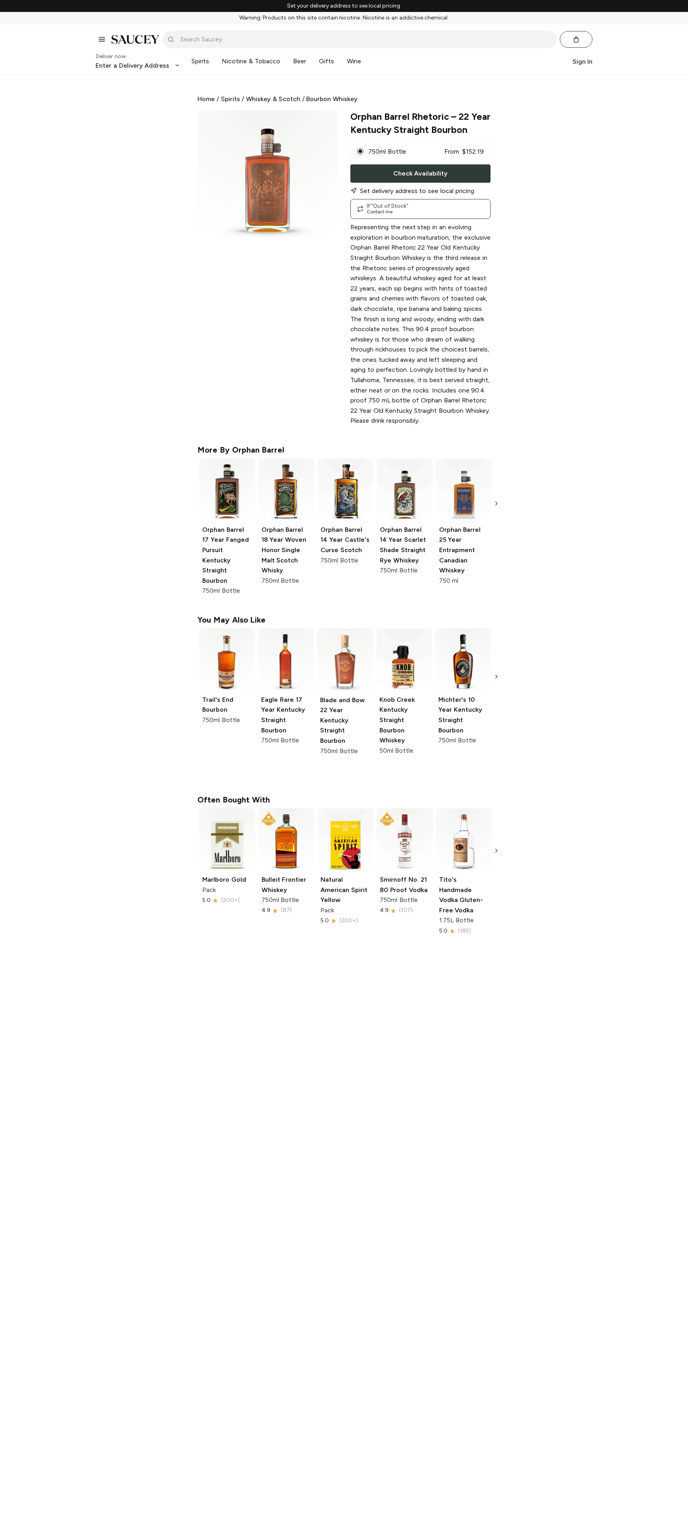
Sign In (582, 61)
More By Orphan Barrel (240, 450)
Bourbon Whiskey (332, 99)
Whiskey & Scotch (273, 99)
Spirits (230, 99)
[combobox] (365, 39)
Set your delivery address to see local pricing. (344, 6)
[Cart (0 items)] (576, 39)
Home (206, 99)
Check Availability (420, 173)
